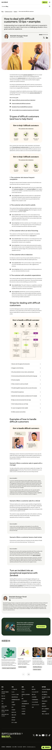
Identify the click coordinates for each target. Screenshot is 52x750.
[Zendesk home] (5, 2)
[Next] (28, 674)
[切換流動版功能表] (49, 2)
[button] (25, 364)
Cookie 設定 (19, 746)
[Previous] (23, 674)
